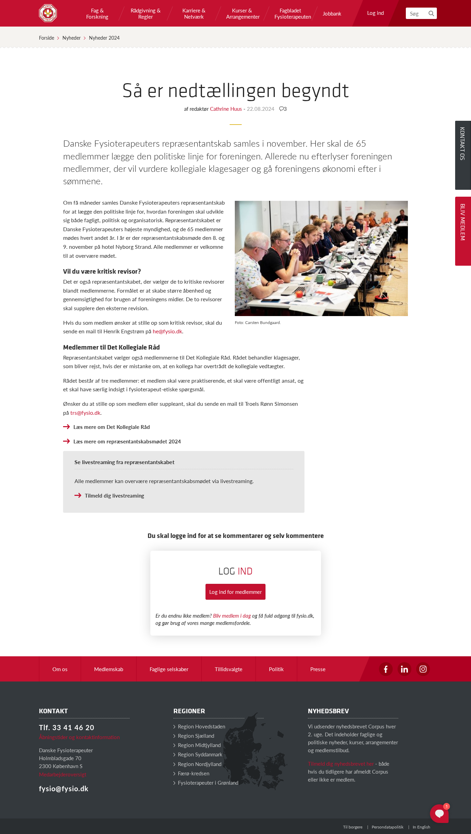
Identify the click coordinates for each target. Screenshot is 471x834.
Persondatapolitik (387, 827)
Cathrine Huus (226, 108)
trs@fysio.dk (85, 412)
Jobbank (332, 13)
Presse (317, 669)
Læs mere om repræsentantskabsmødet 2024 (127, 441)
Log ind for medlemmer (235, 591)
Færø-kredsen (193, 773)
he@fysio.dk (167, 331)
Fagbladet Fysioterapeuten (290, 13)
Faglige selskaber (169, 669)
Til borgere (352, 827)
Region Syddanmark (199, 754)
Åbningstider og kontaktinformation (79, 736)
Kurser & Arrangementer (242, 13)
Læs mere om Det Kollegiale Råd (111, 426)
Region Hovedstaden (201, 726)
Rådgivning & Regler (146, 13)
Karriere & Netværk (194, 13)
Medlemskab (108, 669)
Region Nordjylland (199, 763)
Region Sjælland (195, 735)
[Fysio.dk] (48, 13)
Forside (46, 37)
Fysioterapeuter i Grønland (207, 782)
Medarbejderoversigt (62, 774)
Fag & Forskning (97, 13)
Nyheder (71, 37)
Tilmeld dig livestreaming (114, 495)
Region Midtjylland (199, 744)
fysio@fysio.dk (64, 788)
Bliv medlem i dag (232, 615)
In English (421, 827)
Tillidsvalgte (228, 669)
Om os (60, 669)
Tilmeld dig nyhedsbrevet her (341, 763)
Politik (276, 669)
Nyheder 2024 (104, 37)
